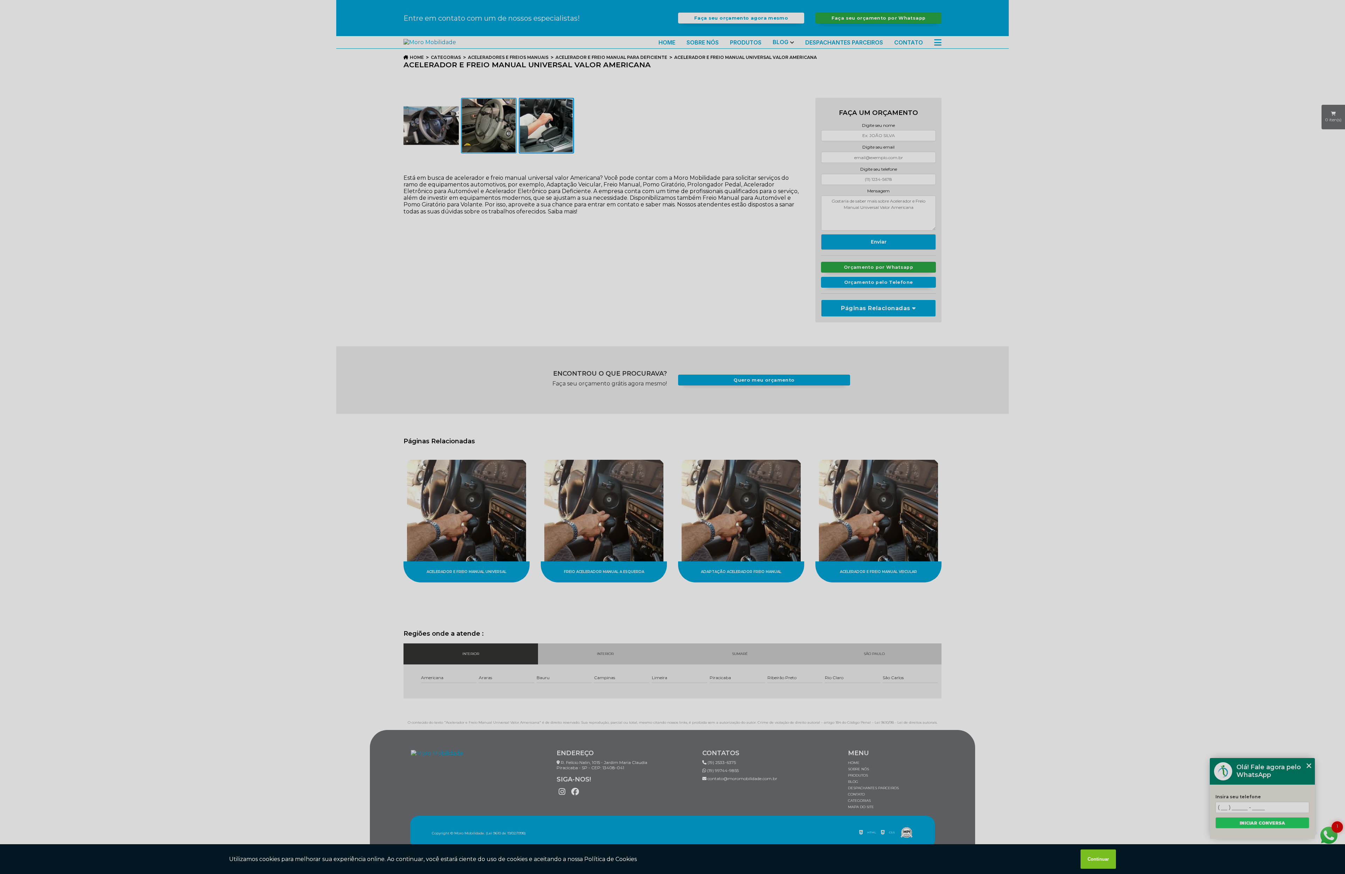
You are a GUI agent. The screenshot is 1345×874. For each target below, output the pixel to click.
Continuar (1098, 859)
